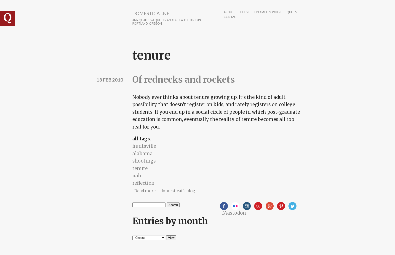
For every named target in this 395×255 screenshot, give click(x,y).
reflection (143, 183)
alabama (142, 153)
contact (231, 17)
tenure (140, 168)
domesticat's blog (177, 190)
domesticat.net (152, 13)
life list (244, 12)
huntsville (144, 146)
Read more (145, 190)
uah (136, 176)
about (229, 12)
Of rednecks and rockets (183, 79)
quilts (291, 12)
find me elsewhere (268, 12)
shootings (144, 161)
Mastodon (234, 213)
